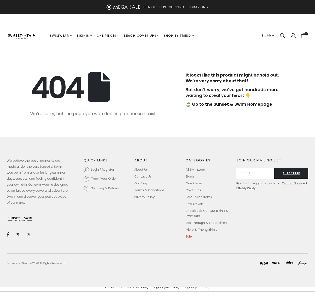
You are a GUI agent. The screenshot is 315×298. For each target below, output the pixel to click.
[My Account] (293, 35)
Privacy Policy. (246, 188)
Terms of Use (291, 183)
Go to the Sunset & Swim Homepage (232, 104)
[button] (283, 35)
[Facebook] (7, 234)
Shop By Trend (177, 35)
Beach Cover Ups (140, 35)
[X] (17, 234)
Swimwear (59, 35)
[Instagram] (27, 234)
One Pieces (106, 35)
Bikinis (83, 35)
